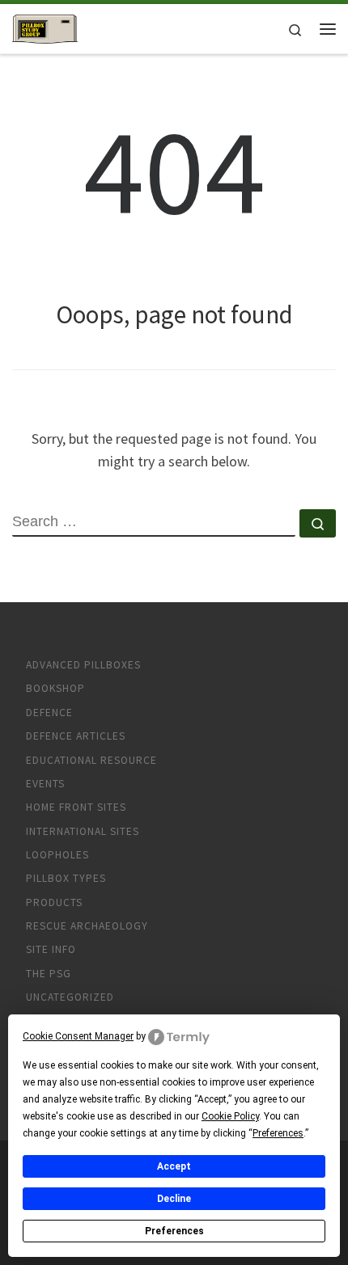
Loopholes (57, 855)
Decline (174, 1198)
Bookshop (55, 688)
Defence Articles (75, 736)
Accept (174, 1166)
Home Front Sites (76, 807)
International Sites (82, 831)
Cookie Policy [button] (230, 1116)
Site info (51, 949)
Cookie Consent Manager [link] (78, 1036)
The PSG (48, 973)
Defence (49, 712)
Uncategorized (70, 997)
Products (54, 902)
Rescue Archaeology (87, 926)
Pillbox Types (66, 878)
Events (45, 784)
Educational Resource (91, 760)
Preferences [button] (278, 1133)
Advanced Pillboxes (83, 665)
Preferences (174, 1231)
